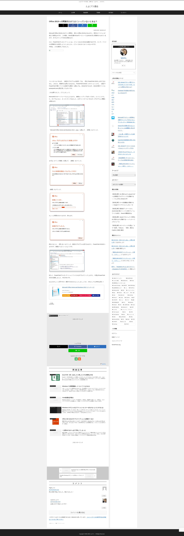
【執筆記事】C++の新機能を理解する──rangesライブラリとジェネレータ (123, 204)
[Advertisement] (78, 330)
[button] (134, 72)
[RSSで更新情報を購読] (79, 358)
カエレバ (67, 290)
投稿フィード (116, 337)
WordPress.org (116, 344)
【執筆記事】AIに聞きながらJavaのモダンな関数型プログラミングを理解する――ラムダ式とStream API (123, 196)
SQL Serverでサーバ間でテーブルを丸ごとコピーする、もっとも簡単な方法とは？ (126, 85)
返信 (104, 495)
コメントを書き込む (77, 512)
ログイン (114, 333)
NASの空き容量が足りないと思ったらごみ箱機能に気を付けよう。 (126, 128)
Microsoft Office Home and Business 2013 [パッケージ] (78, 287)
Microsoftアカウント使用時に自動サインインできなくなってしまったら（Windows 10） (126, 120)
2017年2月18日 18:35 (55, 501)
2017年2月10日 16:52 (54, 489)
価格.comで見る (95, 295)
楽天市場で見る (74, 295)
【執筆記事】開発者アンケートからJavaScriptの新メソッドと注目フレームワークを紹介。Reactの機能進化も (123, 211)
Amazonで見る (66, 295)
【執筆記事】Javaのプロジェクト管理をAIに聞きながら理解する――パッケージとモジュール (123, 219)
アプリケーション (54, 315)
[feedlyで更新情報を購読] (76, 358)
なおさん (123, 58)
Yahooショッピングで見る (85, 295)
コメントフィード (117, 341)
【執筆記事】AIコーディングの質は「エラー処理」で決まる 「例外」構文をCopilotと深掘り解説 (123, 228)
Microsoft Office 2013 (64, 315)
